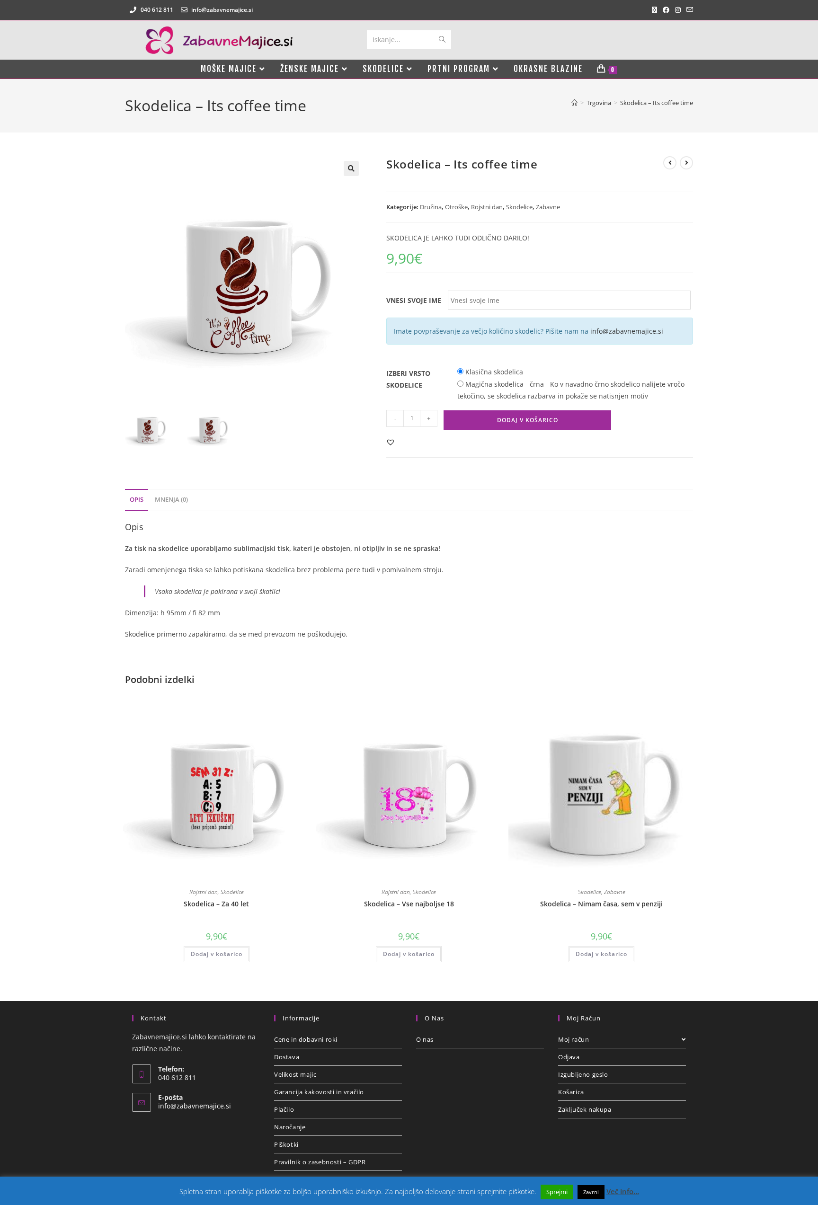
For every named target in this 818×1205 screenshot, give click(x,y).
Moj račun (573, 1039)
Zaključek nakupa (585, 1109)
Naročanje (289, 1127)
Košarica (571, 1092)
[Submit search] (442, 39)
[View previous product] (669, 162)
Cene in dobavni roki (306, 1039)
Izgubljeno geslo (583, 1074)
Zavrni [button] (591, 1192)
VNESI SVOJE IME (413, 300)
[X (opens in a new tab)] (654, 10)
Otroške (456, 207)
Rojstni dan (487, 207)
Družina (431, 207)
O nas (425, 1039)
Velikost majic (295, 1074)
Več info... (622, 1191)
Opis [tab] (136, 500)
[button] (351, 168)
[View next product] (686, 162)
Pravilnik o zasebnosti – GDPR (319, 1162)
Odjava (569, 1057)
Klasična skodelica (493, 371)
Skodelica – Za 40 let (216, 903)
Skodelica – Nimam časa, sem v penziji (601, 903)
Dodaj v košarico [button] (216, 954)
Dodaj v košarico (527, 420)
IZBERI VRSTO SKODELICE (408, 379)
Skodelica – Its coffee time (656, 102)
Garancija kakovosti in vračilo (319, 1092)
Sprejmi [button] (557, 1191)
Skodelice (519, 207)
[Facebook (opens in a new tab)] (666, 10)
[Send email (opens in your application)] (688, 10)
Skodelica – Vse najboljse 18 (409, 903)
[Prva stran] (574, 102)
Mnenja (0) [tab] (171, 500)
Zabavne (548, 207)
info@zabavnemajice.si (626, 331)
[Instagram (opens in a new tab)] (678, 10)
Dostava (286, 1057)
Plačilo (284, 1109)
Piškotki (286, 1144)
